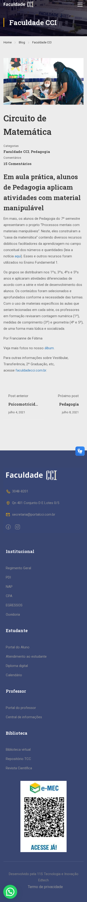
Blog (22, 42)
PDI (8, 577)
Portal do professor (21, 708)
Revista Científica (19, 768)
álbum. (50, 348)
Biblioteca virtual (18, 749)
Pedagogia (40, 151)
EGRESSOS (14, 605)
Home (7, 42)
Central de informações (24, 717)
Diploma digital (17, 666)
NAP (9, 587)
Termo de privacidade (45, 887)
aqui (18, 256)
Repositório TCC (18, 759)
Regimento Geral (18, 568)
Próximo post (68, 396)
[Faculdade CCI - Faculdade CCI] (18, 4)
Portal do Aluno (17, 647)
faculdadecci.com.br (31, 370)
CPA (9, 596)
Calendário (14, 675)
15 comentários (17, 163)
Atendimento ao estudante (26, 656)
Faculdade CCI (42, 42)
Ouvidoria (13, 614)
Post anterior (18, 396)
